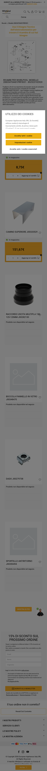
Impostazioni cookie (23, 142)
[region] (23, 132)
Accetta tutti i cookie (23, 136)
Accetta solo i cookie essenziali (23, 149)
